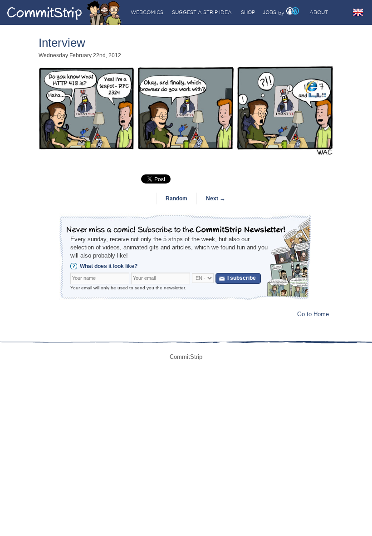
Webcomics (147, 12)
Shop (248, 12)
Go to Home (313, 314)
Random (176, 198)
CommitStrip (64, 12)
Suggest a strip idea (202, 12)
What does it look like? (108, 266)
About (318, 12)
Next (215, 198)
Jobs (269, 12)
